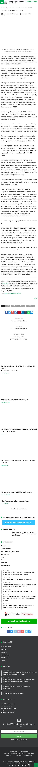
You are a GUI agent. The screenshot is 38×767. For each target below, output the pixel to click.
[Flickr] (19, 631)
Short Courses (5, 560)
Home (2, 7)
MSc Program (5, 554)
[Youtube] (22, 631)
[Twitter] (11, 631)
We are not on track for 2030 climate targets (16, 492)
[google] (12, 312)
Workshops (4, 562)
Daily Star (5, 283)
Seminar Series (5, 565)
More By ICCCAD (18, 336)
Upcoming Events (6, 548)
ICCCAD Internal (5, 658)
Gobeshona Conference (8, 708)
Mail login (4, 649)
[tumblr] (25, 312)
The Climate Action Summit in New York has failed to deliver (18, 462)
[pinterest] (19, 312)
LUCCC (3, 710)
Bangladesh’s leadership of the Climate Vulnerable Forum (18, 368)
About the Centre (6, 646)
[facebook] (6, 312)
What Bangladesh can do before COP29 (14, 400)
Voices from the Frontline (19, 621)
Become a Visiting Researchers (10, 551)
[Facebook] (8, 631)
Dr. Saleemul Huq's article (18, 306)
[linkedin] (22, 312)
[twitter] (9, 312)
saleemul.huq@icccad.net (13, 293)
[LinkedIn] (15, 631)
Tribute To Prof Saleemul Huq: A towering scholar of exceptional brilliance (19, 430)
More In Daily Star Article (18, 339)
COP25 (8, 306)
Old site (3, 660)
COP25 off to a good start (19, 319)
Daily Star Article (10, 7)
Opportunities (5, 546)
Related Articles (18, 334)
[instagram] (29, 631)
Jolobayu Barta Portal (7, 712)
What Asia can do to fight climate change (15, 501)
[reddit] (15, 312)
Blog (2, 557)
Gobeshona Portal (6, 706)
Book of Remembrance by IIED (18, 522)
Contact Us (4, 652)
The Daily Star (30, 306)
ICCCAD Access (5, 655)
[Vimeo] (26, 631)
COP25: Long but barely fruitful (19, 327)
